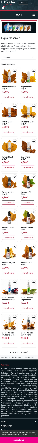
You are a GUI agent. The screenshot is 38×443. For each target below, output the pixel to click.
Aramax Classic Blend (8, 228)
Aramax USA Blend (26, 193)
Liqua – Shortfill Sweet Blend (27, 334)
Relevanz (18, 57)
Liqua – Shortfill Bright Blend (27, 299)
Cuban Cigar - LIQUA (7, 123)
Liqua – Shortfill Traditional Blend (8, 334)
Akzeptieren (19, 440)
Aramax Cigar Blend (26, 263)
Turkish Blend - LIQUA (8, 158)
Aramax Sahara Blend (27, 228)
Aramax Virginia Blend (8, 263)
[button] (35, 2)
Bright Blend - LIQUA (26, 87)
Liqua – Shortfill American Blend (8, 299)
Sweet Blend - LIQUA (7, 193)
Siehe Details (8, 97)
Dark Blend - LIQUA (26, 158)
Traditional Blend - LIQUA (28, 123)
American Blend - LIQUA (9, 87)
